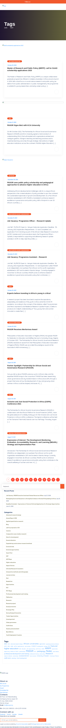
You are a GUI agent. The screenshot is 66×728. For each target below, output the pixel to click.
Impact (2, 688)
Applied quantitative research (14, 521)
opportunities (55, 648)
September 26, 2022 (13, 179)
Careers (14, 214)
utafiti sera (7, 658)
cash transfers (28, 646)
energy (45, 646)
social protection (24, 656)
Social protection (11, 606)
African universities (31, 644)
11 (53, 480)
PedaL (49, 651)
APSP (5, 646)
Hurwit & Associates (22, 724)
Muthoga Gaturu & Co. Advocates (41, 724)
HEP (10, 61)
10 (49, 480)
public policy (42, 653)
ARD (8, 646)
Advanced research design (13, 515)
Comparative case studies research (16, 534)
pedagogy (41, 651)
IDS (20, 648)
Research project (11, 603)
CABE (11, 646)
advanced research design (17, 644)
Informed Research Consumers (14, 568)
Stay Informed (3, 692)
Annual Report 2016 (11, 518)
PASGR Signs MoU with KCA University (23, 125)
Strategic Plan (10, 609)
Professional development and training (17, 594)
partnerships (22, 651)
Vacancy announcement (22, 214)
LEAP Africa (38, 648)
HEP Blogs (11, 175)
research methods (8, 656)
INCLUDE (24, 648)
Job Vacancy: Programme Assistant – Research (27, 257)
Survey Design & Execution (13, 613)
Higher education (15, 61)
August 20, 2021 (12, 362)
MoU (10, 118)
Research (8, 600)
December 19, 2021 (12, 218)
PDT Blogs (9, 591)
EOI (49, 646)
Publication (9, 597)
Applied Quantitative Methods (52, 644)
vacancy (13, 658)
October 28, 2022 (12, 65)
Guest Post (9, 553)
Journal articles (10, 575)
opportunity (7, 651)
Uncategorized (10, 619)
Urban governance (11, 622)
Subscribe (42, 720)
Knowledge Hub (4, 690)
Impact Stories (10, 565)
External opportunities (12, 549)
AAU (9, 644)
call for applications (19, 646)
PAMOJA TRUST (14, 651)
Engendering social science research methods (19, 543)
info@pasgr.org (8, 705)
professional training (34, 653)
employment (40, 646)
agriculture (42, 644)
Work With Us (9, 632)
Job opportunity (30, 648)
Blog (10, 214)
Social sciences (33, 656)
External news (16, 322)
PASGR (29, 651)
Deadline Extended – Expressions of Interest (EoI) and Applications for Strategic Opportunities (33, 504)
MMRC (43, 648)
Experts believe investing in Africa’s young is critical (29, 293)
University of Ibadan (43, 656)
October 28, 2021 (12, 326)
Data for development (12, 537)
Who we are (3, 683)
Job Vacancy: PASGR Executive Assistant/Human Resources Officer (25, 495)
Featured (54, 646)
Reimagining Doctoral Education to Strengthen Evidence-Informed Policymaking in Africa (31, 498)
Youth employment (22, 658)
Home (6, 28)
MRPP (11, 28)
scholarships (15, 656)
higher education (11, 648)
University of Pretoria (54, 656)
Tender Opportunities (12, 616)
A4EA (5, 644)
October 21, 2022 (12, 122)
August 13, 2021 (12, 437)
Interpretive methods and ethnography (17, 572)
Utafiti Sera (9, 625)
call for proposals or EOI (18, 433)
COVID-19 (33, 646)
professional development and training (16, 654)
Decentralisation (11, 540)
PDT (7, 587)
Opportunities (10, 584)
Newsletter (9, 581)
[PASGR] (4, 6)
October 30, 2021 (12, 290)
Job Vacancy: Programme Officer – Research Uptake (29, 221)
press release (56, 651)
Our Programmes (4, 686)
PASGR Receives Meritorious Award (22, 329)
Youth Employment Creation (14, 635)
